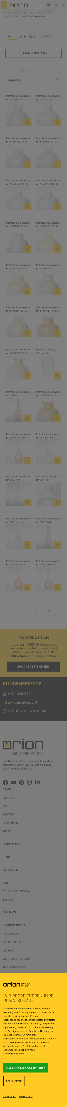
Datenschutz (26, 1096)
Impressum (9, 1096)
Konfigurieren (14, 1081)
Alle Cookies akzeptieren (26, 1067)
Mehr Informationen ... (14, 1053)
